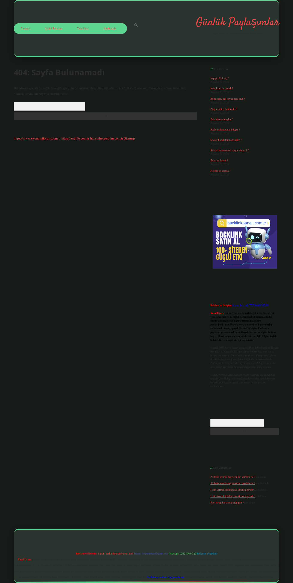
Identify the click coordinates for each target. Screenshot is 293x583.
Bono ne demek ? (219, 160)
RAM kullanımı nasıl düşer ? (225, 129)
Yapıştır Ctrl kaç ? (219, 78)
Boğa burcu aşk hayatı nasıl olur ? (227, 98)
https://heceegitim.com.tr (106, 138)
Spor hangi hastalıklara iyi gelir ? (227, 502)
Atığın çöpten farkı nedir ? (223, 109)
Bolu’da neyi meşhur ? (221, 119)
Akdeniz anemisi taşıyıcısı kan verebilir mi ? (232, 476)
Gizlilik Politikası (53, 28)
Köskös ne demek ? (220, 170)
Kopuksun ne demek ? (221, 88)
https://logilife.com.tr (75, 138)
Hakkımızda (110, 28)
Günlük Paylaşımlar (237, 22)
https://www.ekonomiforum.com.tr (37, 138)
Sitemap (129, 138)
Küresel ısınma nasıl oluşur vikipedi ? (229, 150)
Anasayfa (25, 28)
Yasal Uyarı (83, 28)
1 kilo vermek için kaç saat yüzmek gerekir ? (232, 489)
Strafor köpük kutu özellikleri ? (226, 139)
